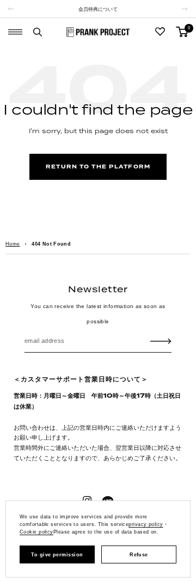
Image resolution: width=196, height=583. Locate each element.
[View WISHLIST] (160, 32)
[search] (37, 32)
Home (12, 244)
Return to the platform (98, 167)
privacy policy (145, 524)
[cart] (182, 32)
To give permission (57, 554)
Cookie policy (36, 532)
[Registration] (160, 340)
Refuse (139, 554)
